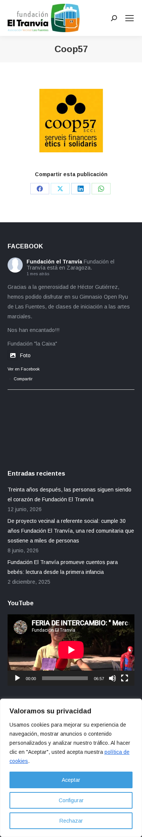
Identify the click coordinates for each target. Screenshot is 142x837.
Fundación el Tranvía (54, 262)
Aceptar (71, 780)
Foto (25, 355)
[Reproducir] (17, 678)
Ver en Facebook (24, 369)
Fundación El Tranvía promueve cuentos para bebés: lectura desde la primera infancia (63, 567)
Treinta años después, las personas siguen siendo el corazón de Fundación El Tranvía (69, 494)
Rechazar (71, 821)
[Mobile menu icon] (129, 18)
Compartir (23, 379)
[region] (71, 768)
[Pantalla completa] (124, 678)
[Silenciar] (112, 678)
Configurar (71, 800)
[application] (71, 649)
